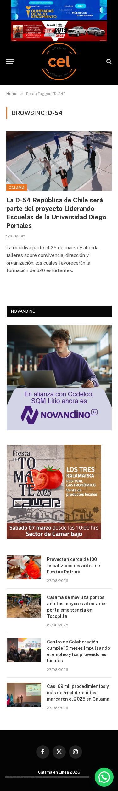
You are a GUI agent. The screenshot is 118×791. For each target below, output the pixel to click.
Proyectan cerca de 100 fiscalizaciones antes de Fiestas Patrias (73, 565)
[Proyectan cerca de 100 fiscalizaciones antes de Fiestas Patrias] (24, 567)
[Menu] (10, 62)
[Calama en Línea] (59, 61)
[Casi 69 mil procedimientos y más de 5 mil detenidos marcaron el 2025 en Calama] (24, 695)
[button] (104, 777)
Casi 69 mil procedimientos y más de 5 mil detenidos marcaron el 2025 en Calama (78, 692)
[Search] (108, 62)
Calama (17, 187)
